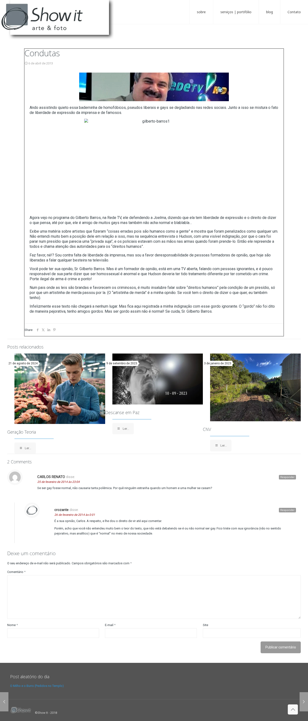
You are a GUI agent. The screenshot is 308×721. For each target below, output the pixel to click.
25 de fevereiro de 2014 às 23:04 (58, 482)
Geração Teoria (21, 432)
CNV (207, 429)
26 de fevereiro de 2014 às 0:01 (74, 514)
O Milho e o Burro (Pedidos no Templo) (37, 686)
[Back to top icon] (293, 709)
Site (205, 625)
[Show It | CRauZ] (60, 21)
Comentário (16, 572)
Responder (287, 477)
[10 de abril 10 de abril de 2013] (304, 701)
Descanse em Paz (122, 412)
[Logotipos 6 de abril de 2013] (4, 701)
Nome (12, 625)
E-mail (110, 625)
